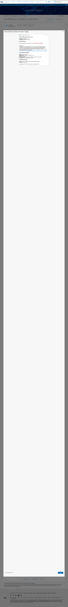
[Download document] (60, 573)
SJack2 (6, 572)
